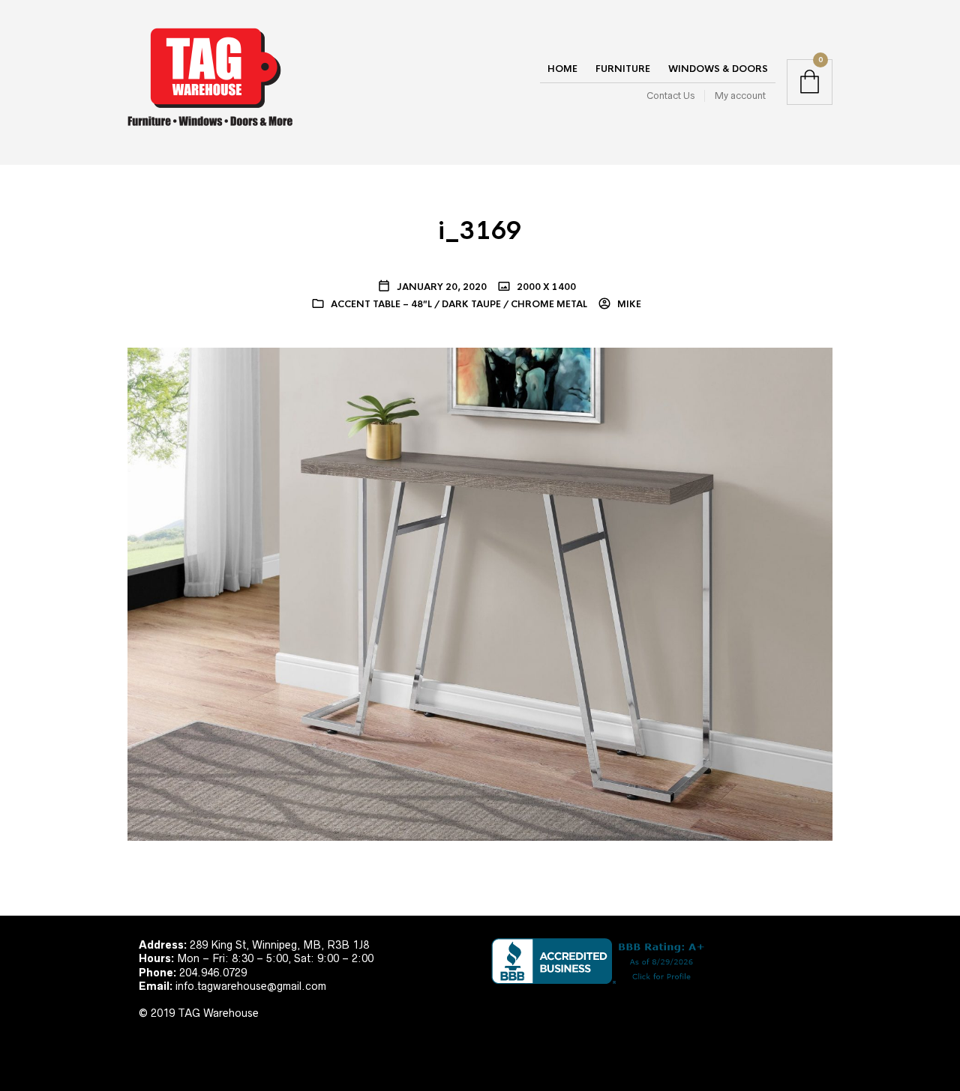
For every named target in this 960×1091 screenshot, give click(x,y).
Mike (628, 304)
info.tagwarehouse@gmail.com (251, 986)
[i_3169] (480, 593)
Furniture (623, 69)
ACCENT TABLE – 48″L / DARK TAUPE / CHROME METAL (459, 304)
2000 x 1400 (545, 287)
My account (740, 95)
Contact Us (670, 95)
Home (563, 69)
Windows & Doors (718, 69)
